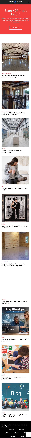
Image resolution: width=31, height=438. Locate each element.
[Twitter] (21, 432)
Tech (3, 337)
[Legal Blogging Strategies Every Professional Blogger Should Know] (15, 397)
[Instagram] (16, 429)
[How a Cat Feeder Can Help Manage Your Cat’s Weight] (15, 170)
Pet (2, 186)
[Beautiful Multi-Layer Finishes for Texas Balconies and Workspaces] (15, 95)
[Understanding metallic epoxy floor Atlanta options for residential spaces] (15, 57)
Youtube (22, 436)
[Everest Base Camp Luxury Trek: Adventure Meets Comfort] (15, 283)
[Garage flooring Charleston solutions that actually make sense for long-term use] (15, 246)
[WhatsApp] (8, 436)
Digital (3, 375)
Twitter (25, 432)
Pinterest (17, 432)
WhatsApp (12, 436)
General (3, 148)
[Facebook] (7, 429)
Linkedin (8, 432)
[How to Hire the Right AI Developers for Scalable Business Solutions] (15, 321)
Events (3, 224)
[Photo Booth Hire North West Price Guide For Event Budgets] (15, 208)
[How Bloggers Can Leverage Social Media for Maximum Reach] (15, 359)
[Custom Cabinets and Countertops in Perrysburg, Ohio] (15, 132)
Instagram (21, 429)
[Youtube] (18, 436)
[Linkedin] (3, 432)
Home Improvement (6, 73)
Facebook (11, 429)
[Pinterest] (12, 432)
